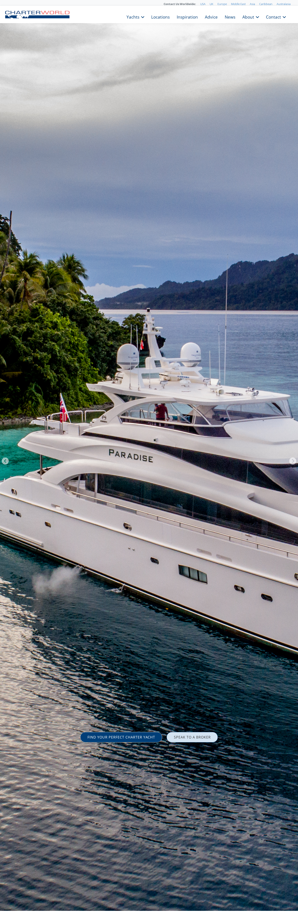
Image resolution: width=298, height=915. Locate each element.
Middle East (238, 4)
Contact (273, 16)
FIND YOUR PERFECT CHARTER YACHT (121, 737)
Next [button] (292, 461)
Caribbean (265, 4)
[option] (149, 457)
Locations (160, 16)
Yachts (133, 16)
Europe (222, 4)
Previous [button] (5, 461)
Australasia (284, 4)
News (230, 16)
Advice (211, 16)
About (248, 16)
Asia (252, 4)
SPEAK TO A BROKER (192, 737)
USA (203, 4)
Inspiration (187, 16)
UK (211, 4)
